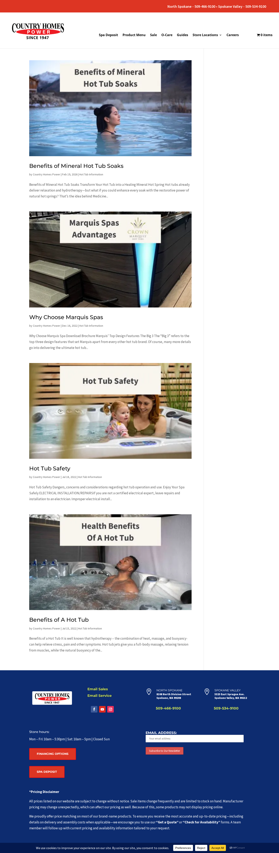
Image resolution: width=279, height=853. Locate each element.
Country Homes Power (46, 174)
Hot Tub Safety (49, 468)
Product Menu (134, 35)
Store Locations (205, 35)
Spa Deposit (108, 35)
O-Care (166, 35)
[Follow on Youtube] (102, 709)
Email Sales (97, 689)
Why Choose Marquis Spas (66, 317)
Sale (153, 35)
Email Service (99, 696)
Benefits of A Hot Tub (59, 619)
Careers (233, 35)
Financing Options (52, 754)
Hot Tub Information (91, 174)
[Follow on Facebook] (94, 709)
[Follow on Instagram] (110, 709)
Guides (182, 35)
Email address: (161, 733)
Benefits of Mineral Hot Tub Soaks (76, 166)
